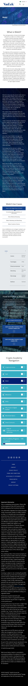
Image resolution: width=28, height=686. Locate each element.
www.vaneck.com (18, 586)
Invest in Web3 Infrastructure (14, 320)
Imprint (13, 482)
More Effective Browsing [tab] (14, 216)
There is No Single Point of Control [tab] (14, 208)
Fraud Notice (13, 479)
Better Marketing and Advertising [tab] (14, 220)
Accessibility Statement (13, 476)
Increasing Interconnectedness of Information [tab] (14, 212)
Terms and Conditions (13, 473)
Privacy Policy (13, 470)
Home (13, 464)
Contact (13, 467)
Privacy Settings (13, 485)
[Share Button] (20, 4)
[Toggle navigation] (23, 4)
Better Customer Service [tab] (14, 224)
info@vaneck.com (21, 661)
